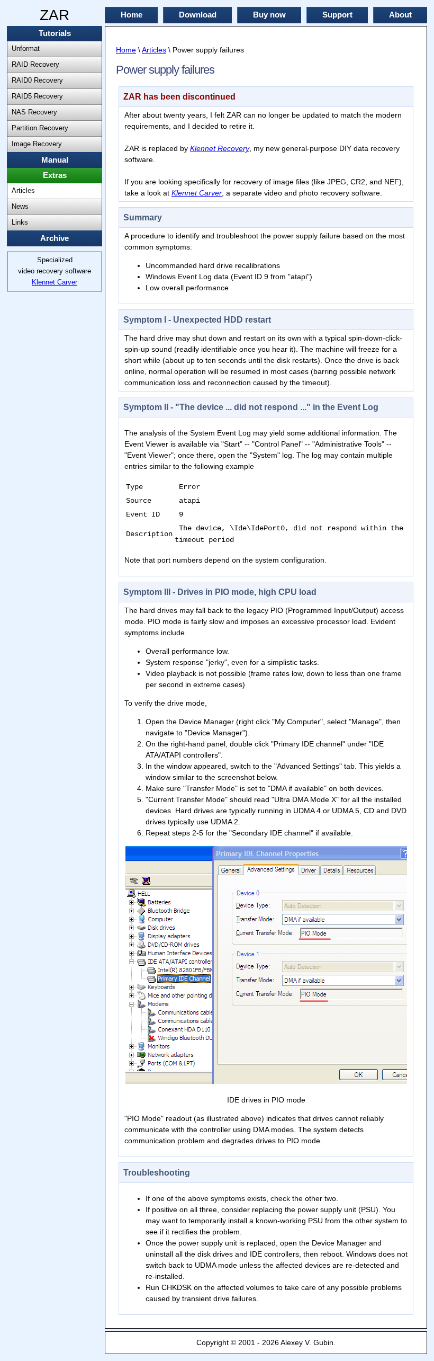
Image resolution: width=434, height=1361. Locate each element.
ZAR (54, 15)
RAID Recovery (35, 64)
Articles (23, 190)
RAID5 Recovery (37, 96)
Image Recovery (37, 144)
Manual (54, 160)
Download (197, 15)
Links (20, 222)
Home (131, 15)
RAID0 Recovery (37, 80)
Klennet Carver (54, 282)
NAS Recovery (34, 112)
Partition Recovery (40, 128)
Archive (54, 238)
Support (337, 15)
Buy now (269, 15)
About (400, 15)
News (20, 206)
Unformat (26, 48)
